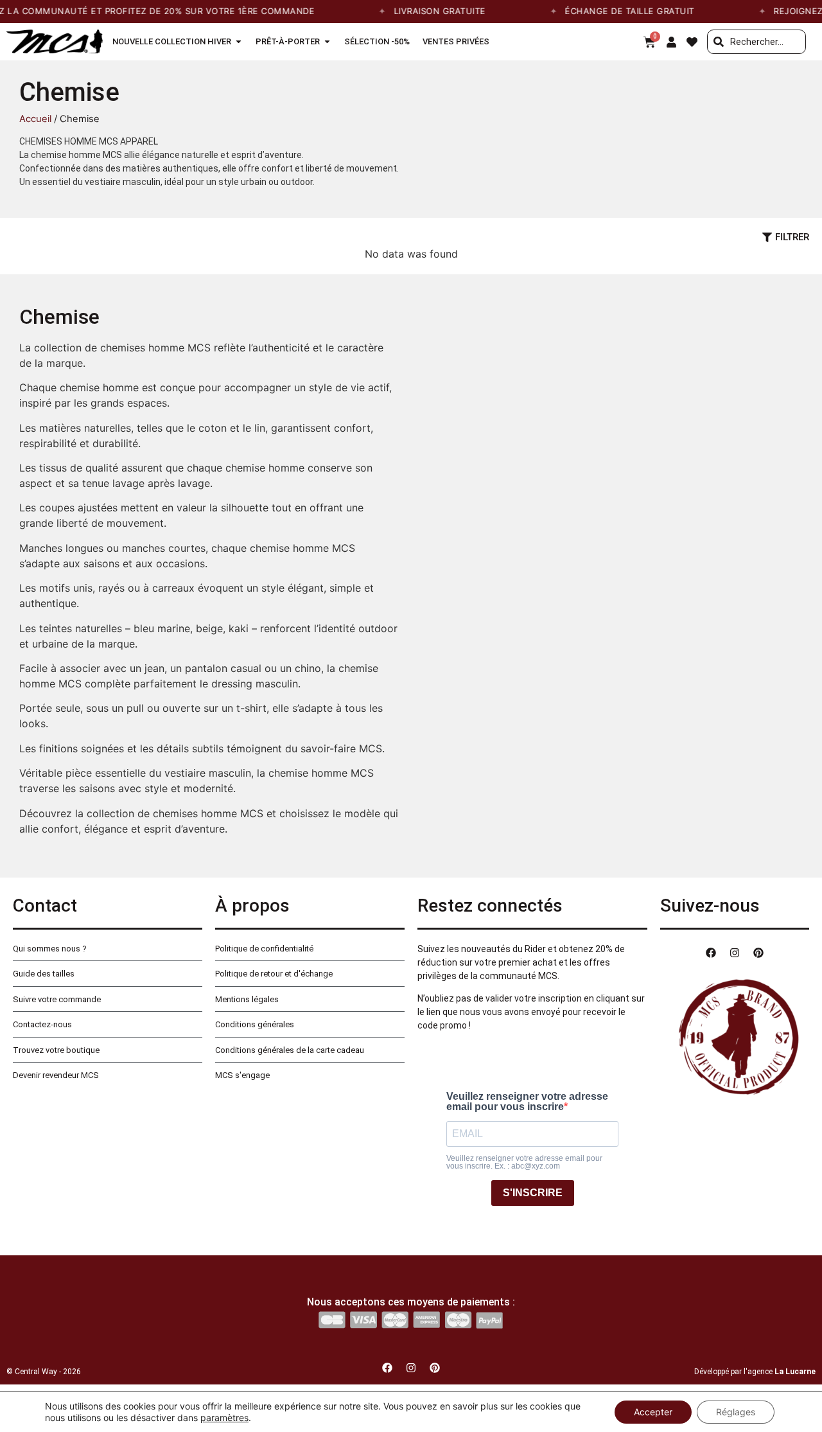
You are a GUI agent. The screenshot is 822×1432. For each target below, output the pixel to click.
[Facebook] (711, 952)
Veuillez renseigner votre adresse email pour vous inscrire (527, 1102)
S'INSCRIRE (533, 1192)
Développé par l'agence (755, 1371)
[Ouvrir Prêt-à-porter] (327, 41)
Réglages (735, 1411)
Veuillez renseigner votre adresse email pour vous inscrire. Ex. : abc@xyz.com (524, 1162)
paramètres (224, 1417)
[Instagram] (734, 952)
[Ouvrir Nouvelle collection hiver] (238, 41)
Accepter (653, 1411)
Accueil (35, 119)
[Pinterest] (758, 952)
